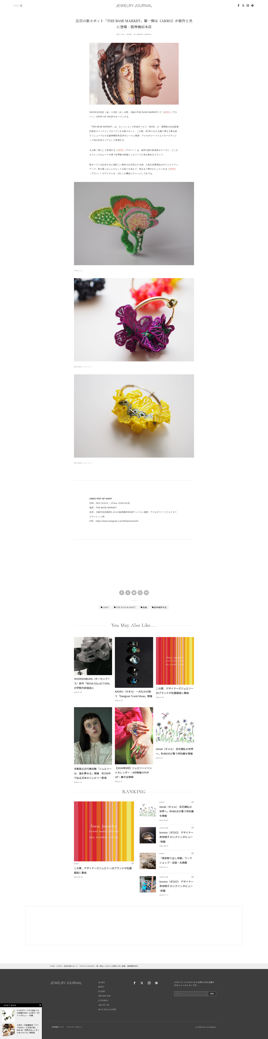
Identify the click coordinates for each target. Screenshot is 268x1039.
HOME (52, 966)
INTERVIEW (163, 828)
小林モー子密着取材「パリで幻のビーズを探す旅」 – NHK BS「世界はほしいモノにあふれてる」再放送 (28, 1029)
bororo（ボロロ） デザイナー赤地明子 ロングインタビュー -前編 (176, 886)
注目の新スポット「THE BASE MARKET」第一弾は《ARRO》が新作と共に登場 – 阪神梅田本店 (101, 966)
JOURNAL (103, 1000)
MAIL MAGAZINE (107, 1009)
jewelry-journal (144, 34)
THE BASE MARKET (126, 607)
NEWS (101, 987)
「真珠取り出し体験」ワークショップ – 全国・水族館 (175, 860)
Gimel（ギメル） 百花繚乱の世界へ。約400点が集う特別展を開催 (174, 751)
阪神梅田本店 (160, 607)
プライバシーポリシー (74, 1027)
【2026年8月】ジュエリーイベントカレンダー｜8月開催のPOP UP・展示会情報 (133, 772)
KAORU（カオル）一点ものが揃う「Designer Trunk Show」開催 (133, 694)
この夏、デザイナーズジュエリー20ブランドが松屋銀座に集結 (174, 691)
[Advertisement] (134, 567)
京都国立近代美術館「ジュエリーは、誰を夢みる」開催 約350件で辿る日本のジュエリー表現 (93, 773)
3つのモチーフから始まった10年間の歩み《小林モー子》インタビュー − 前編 (28, 1013)
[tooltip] (239, 5)
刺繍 (145, 607)
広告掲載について (58, 1027)
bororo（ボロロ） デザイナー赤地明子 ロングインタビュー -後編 (176, 837)
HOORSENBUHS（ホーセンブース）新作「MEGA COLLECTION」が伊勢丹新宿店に (92, 683)
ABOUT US (103, 1005)
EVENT (129, 34)
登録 (212, 994)
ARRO (167, 112)
